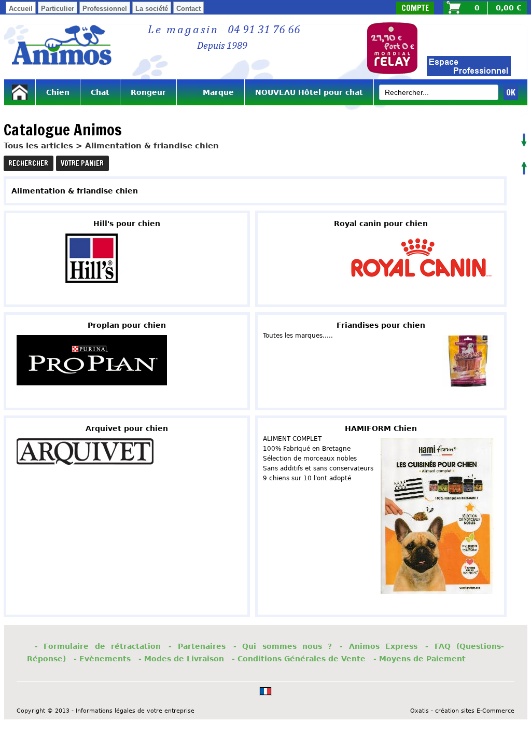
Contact (188, 8)
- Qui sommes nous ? (282, 646)
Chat (100, 92)
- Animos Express (378, 646)
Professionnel (104, 8)
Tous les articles (38, 145)
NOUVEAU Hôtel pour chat (309, 92)
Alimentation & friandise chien (152, 145)
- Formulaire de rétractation (98, 646)
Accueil (21, 8)
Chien (57, 92)
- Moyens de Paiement (419, 659)
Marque (210, 92)
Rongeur (148, 92)
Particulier (57, 8)
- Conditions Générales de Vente (299, 659)
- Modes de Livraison (181, 659)
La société (151, 8)
